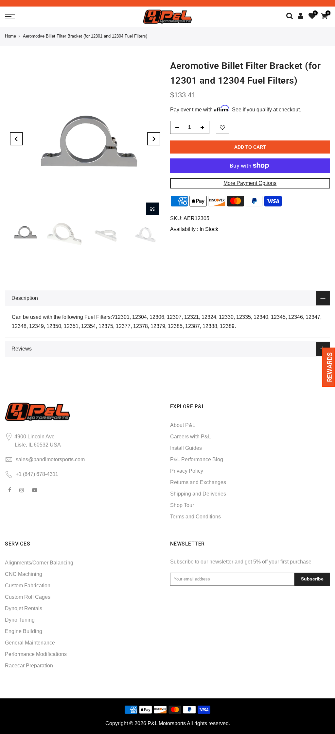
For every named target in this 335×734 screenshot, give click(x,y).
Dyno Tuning (20, 620)
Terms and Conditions (195, 516)
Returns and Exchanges (198, 482)
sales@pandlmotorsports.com (50, 459)
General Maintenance (30, 642)
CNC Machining (23, 574)
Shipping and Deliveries (198, 494)
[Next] (153, 138)
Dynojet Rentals (23, 608)
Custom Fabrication (27, 585)
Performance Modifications (36, 654)
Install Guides (186, 448)
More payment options (249, 183)
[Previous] (16, 138)
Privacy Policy (186, 471)
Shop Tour (182, 505)
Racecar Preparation (29, 665)
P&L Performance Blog (196, 459)
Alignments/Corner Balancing (39, 562)
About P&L (182, 425)
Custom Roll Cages (27, 597)
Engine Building (23, 631)
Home (10, 36)
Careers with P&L (190, 436)
